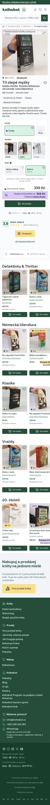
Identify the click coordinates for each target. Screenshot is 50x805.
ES (24, 799)
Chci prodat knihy (12, 630)
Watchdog (8, 613)
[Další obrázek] (44, 54)
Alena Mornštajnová (10, 534)
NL (32, 799)
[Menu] (45, 9)
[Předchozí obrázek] (5, 54)
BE (42, 799)
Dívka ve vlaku (9, 414)
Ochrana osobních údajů (25, 787)
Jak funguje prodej (12, 639)
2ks (28, 179)
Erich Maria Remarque (11, 358)
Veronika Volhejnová (29, 86)
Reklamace (8, 665)
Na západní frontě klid (13, 355)
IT (28, 799)
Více (40, 133)
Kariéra (6, 691)
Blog (4, 682)
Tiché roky (7, 530)
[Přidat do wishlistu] (45, 82)
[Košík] (40, 9)
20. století (11, 500)
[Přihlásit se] (35, 9)
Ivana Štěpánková (24, 89)
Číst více (6, 116)
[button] (25, 52)
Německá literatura (19, 325)
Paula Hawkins (8, 417)
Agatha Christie (10, 86)
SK (3, 799)
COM (18, 799)
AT (8, 799)
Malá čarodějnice (38, 355)
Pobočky (7, 652)
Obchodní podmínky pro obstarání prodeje (25, 783)
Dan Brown (6, 303)
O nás (5, 686)
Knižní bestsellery (12, 609)
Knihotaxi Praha (11, 643)
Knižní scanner (10, 647)
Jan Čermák (8, 89)
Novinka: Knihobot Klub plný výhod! (19, 2)
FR (37, 799)
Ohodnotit (22, 78)
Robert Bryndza (9, 475)
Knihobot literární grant (15, 702)
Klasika (8, 383)
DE (13, 799)
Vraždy (8, 441)
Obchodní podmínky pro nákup (25, 778)
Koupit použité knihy (13, 617)
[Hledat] (44, 18)
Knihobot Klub (10, 706)
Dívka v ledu (35, 297)
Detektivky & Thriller (20, 266)
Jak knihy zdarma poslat (15, 635)
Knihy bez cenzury (25, 792)
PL (46, 799)
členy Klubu (39, 197)
